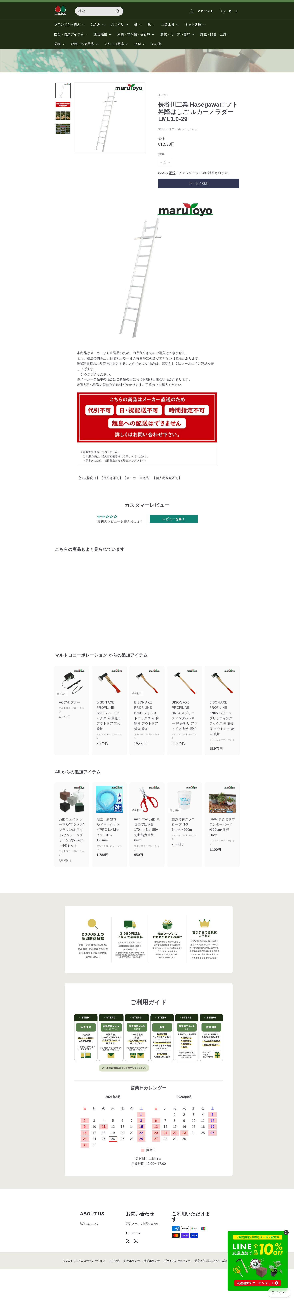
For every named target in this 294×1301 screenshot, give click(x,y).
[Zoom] (109, 118)
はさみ (96, 24)
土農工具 (168, 24)
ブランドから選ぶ (67, 24)
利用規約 (114, 1260)
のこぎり (118, 24)
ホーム (162, 95)
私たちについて (89, 1223)
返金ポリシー (132, 1260)
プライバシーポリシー (177, 1260)
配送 (172, 173)
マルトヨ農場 (114, 44)
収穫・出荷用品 (83, 44)
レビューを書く (173, 519)
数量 (161, 154)
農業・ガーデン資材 (175, 34)
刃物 (58, 44)
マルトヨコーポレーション (178, 129)
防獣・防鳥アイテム (69, 34)
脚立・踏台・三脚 (213, 34)
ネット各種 (193, 24)
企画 (138, 44)
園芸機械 (101, 34)
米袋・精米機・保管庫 (134, 34)
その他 (156, 44)
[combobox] (99, 11)
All (57, 772)
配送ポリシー (152, 1260)
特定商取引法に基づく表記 (211, 1260)
